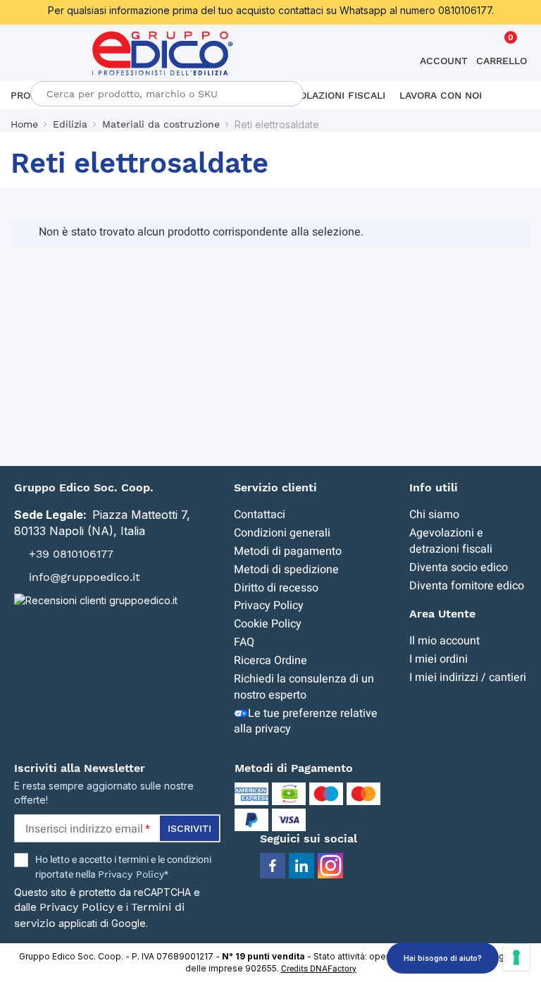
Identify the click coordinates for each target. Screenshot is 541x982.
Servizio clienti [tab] (275, 487)
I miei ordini (438, 659)
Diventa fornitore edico (466, 585)
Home (24, 124)
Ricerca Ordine (270, 660)
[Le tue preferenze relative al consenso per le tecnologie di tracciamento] (516, 957)
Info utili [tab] (433, 487)
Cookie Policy (267, 623)
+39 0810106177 (71, 553)
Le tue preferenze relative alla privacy (306, 721)
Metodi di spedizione (286, 569)
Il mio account (444, 640)
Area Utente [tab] (442, 613)
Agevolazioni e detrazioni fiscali (450, 541)
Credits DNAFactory (318, 968)
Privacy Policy (269, 605)
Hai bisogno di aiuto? (443, 958)
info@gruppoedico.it (84, 577)
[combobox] (167, 93)
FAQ (244, 642)
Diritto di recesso (276, 587)
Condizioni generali (282, 532)
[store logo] (162, 53)
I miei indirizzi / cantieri (467, 677)
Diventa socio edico (458, 567)
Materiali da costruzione (161, 124)
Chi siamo (434, 514)
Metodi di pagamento (288, 551)
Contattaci (259, 514)
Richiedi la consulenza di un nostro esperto (304, 687)
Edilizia (70, 124)
